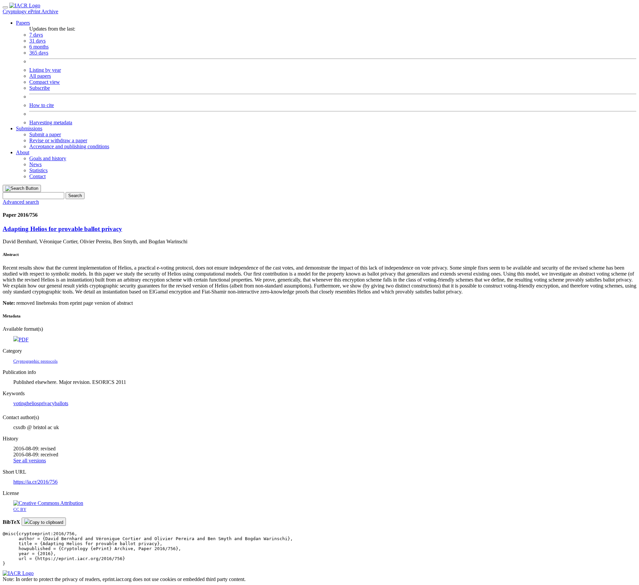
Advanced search (21, 202)
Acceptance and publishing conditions (69, 146)
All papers (40, 76)
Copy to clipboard (46, 522)
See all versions (29, 460)
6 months (39, 47)
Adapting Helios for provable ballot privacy (62, 228)
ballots (61, 403)
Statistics (38, 170)
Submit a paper (45, 134)
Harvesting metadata (50, 122)
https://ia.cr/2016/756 (35, 482)
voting (20, 403)
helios (33, 403)
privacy (47, 403)
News (35, 164)
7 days (36, 35)
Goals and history (47, 158)
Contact (37, 176)
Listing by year (45, 70)
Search (75, 195)
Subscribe (39, 88)
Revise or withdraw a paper (58, 140)
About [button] (22, 152)
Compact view (44, 82)
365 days (38, 53)
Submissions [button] (29, 128)
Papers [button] (23, 23)
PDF (24, 339)
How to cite (41, 105)
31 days (37, 41)
